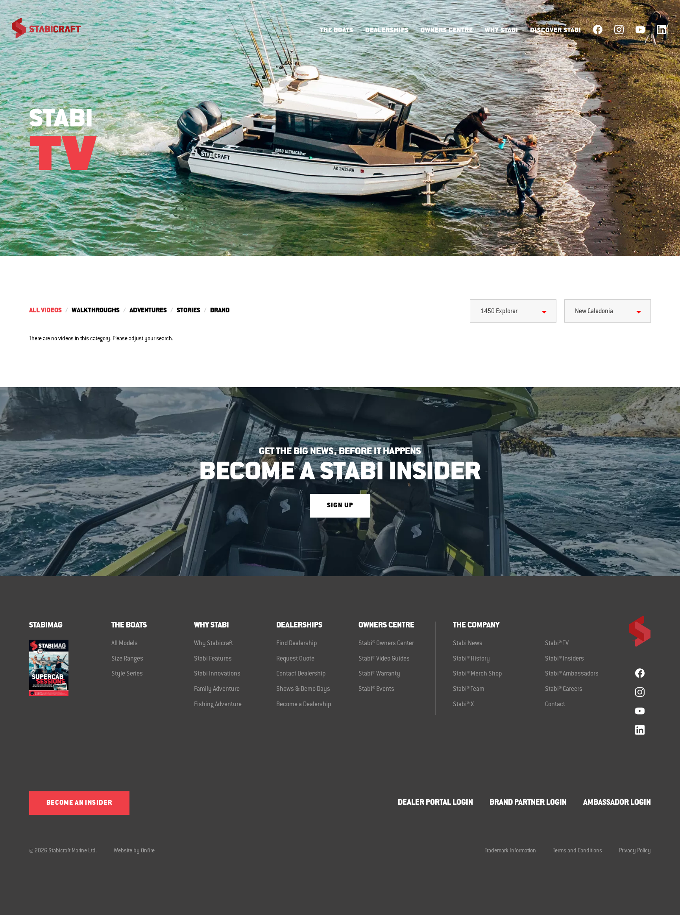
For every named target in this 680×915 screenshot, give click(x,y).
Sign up (340, 505)
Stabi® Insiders (564, 659)
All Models (124, 643)
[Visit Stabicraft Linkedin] (661, 29)
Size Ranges (127, 659)
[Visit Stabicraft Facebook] (597, 29)
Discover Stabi (555, 30)
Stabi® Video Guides (384, 659)
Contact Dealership (301, 673)
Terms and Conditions (577, 851)
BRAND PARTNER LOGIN (528, 803)
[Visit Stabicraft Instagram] (619, 29)
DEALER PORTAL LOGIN (435, 803)
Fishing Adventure (218, 704)
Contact (555, 704)
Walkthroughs (96, 310)
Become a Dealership (303, 704)
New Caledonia (594, 311)
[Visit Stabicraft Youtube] (640, 29)
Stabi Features (213, 659)
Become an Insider (79, 803)
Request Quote (295, 659)
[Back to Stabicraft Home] (41, 29)
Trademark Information (510, 851)
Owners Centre (447, 30)
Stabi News (467, 643)
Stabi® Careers (563, 689)
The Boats (336, 30)
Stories (188, 310)
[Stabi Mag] (70, 668)
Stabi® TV (557, 643)
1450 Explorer (498, 311)
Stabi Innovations (217, 673)
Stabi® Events (376, 689)
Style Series (127, 673)
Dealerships (387, 30)
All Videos (45, 310)
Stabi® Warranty (379, 673)
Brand (220, 310)
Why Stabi (501, 30)
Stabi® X (463, 704)
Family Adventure (217, 689)
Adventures (148, 310)
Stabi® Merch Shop (477, 673)
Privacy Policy (635, 851)
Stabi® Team (468, 689)
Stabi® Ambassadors (572, 673)
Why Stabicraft (213, 643)
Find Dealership (296, 643)
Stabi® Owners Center (386, 643)
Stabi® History (471, 659)
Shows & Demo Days (303, 689)
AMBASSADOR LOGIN (617, 803)
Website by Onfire (134, 851)
